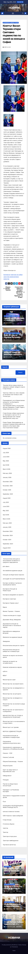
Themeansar (15, 946)
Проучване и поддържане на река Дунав (14, 796)
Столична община (8, 824)
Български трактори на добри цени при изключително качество (13, 277)
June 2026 (6, 456)
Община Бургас (8, 765)
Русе (4, 801)
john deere (6, 566)
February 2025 (7, 523)
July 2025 (6, 502)
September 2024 (8, 544)
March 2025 (6, 519)
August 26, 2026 (10, 873)
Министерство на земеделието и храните (13, 688)
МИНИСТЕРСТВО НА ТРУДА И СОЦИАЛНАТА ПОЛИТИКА (13, 716)
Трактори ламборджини (10, 840)
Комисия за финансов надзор (12, 667)
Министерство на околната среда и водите (14, 704)
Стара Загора (7, 820)
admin (19, 873)
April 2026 (6, 465)
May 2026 (6, 461)
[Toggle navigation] (13, 13)
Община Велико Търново (8, 288)
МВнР (5, 675)
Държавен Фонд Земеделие (12, 619)
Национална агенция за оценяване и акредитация (11, 736)
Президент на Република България (11, 790)
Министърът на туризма (11, 727)
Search (5, 367)
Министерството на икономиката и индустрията (14, 722)
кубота (5, 671)
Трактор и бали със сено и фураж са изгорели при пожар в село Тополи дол (13, 394)
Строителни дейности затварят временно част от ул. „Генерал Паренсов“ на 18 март (18, 292)
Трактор (5, 832)
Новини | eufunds (8, 757)
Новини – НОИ (7, 753)
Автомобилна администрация (10, 22)
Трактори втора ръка (10, 836)
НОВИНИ (14, 7)
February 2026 (7, 473)
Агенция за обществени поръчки (13, 574)
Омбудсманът (7, 775)
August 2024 (7, 548)
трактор (5, 828)
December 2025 (7, 481)
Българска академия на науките (13, 595)
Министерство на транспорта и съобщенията (13, 710)
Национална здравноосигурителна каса (11, 742)
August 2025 (6, 498)
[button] (22, 13)
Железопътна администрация (12, 637)
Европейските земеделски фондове (11, 632)
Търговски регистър (9, 844)
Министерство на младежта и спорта (12, 698)
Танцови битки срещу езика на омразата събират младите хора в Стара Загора (14, 386)
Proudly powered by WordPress (10, 944)
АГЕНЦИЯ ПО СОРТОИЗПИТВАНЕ (14, 579)
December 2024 (8, 531)
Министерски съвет (9, 679)
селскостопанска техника (11, 811)
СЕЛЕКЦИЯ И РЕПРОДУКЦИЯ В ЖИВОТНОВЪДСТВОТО (13, 806)
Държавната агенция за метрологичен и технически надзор (12, 625)
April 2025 (6, 515)
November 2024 (8, 535)
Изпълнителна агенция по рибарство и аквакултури (11, 650)
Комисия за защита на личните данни (13, 656)
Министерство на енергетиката (13, 684)
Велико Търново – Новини (11, 611)
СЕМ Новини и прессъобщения (13, 815)
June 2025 (6, 506)
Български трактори (9, 599)
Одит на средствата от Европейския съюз (10, 770)
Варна (5, 607)
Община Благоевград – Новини (13, 761)
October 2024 (7, 539)
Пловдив (6, 780)
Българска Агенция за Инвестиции (10, 589)
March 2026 (6, 469)
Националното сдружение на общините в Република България (13, 748)
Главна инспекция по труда (12, 615)
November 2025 (8, 486)
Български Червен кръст (11, 603)
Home (14, 950)
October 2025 (7, 490)
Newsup (24, 944)
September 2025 (8, 494)
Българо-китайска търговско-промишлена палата (12, 584)
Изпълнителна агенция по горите (13, 645)
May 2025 (6, 510)
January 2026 (7, 477)
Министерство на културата (12, 694)
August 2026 (6, 448)
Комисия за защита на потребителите (10, 662)
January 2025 (7, 527)
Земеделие (6, 641)
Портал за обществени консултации (10, 784)
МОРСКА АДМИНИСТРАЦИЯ (12, 731)
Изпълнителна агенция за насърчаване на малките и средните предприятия (11, 560)
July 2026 (6, 452)
